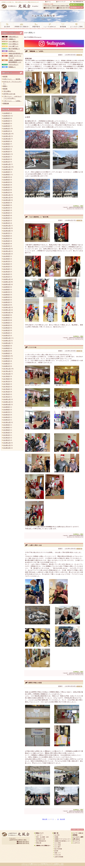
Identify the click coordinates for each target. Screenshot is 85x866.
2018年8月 (6, 348)
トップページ (76, 843)
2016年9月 (6, 407)
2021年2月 (6, 274)
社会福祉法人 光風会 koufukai (20, 6)
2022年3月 (6, 243)
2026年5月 (6, 121)
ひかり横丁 (57, 847)
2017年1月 (6, 396)
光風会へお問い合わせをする (76, 4)
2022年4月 (6, 241)
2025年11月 (7, 136)
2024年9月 (6, 172)
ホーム (49, 1)
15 (58, 819)
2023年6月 (6, 210)
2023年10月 (7, 200)
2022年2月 (6, 246)
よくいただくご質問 (78, 837)
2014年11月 (7, 445)
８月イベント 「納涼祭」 (12, 79)
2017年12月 (7, 368)
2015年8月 (6, 427)
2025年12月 (7, 133)
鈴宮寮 (56, 850)
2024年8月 (6, 174)
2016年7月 (6, 412)
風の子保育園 (58, 849)
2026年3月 (6, 126)
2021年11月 (7, 251)
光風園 (56, 837)
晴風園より (12, 67)
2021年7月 (6, 261)
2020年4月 (6, 299)
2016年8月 (6, 409)
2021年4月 (6, 269)
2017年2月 (6, 394)
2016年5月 (6, 414)
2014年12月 (7, 442)
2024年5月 (6, 182)
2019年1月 (6, 335)
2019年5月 (6, 325)
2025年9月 (6, 141)
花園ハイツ (57, 852)
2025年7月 (6, 146)
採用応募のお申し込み (76, 7)
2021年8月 (6, 259)
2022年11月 (7, 228)
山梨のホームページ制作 (38, 861)
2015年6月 (6, 430)
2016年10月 (7, 404)
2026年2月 (6, 128)
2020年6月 (6, 294)
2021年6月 (6, 264)
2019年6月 (6, 322)
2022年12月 (7, 225)
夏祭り (5, 86)
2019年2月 (6, 333)
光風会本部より (13, 36)
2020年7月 (6, 292)
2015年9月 (6, 425)
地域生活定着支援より (16, 53)
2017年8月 (6, 379)
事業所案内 (36, 25)
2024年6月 (6, 179)
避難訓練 (6, 103)
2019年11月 (7, 310)
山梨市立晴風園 (58, 856)
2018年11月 (7, 340)
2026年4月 (6, 123)
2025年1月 (6, 161)
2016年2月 (6, 417)
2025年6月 (6, 149)
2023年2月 (6, 220)
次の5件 (62, 819)
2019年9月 (6, 315)
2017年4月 (6, 389)
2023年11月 (7, 197)
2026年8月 (6, 113)
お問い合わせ (76, 839)
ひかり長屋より (13, 44)
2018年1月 (6, 366)
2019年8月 (6, 317)
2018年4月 (6, 358)
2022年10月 (7, 230)
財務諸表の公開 (40, 839)
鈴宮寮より (12, 51)
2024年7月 (6, 177)
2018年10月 (7, 343)
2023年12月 (7, 195)
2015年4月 (6, 432)
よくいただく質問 (76, 25)
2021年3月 (6, 271)
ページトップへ (77, 829)
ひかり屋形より (13, 41)
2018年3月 (6, 361)
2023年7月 (6, 207)
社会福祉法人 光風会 (78, 205)
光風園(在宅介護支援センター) (62, 841)
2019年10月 (7, 312)
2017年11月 (7, 371)
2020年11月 (7, 282)
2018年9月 (6, 345)
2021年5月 (6, 266)
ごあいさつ (39, 835)
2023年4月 (6, 215)
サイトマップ (61, 1)
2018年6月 (6, 353)
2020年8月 (6, 289)
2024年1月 (6, 192)
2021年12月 (7, 248)
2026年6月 (6, 118)
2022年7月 (6, 233)
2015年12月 (7, 422)
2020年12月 (7, 279)
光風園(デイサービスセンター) (62, 839)
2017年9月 (6, 376)
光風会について (39, 833)
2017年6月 (6, 384)
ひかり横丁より (13, 46)
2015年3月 (6, 435)
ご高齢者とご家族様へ (21, 25)
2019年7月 (6, 320)
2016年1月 (6, 419)
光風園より (12, 39)
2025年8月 (6, 144)
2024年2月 (6, 190)
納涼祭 (5, 76)
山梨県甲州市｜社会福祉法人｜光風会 (15, 835)
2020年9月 (6, 287)
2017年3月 (6, 391)
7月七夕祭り (7, 91)
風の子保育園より (14, 48)
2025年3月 (6, 156)
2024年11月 (7, 167)
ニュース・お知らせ (49, 25)
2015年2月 (6, 437)
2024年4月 (6, 184)
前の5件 (44, 819)
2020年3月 (6, 302)
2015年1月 (6, 440)
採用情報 (63, 25)
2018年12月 (7, 338)
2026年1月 (6, 131)
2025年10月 (7, 138)
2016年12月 (7, 399)
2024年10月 (7, 169)
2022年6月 (6, 236)
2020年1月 (6, 305)
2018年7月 (6, 350)
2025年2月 (6, 159)
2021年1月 (6, 276)
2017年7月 (6, 381)
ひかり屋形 (57, 843)
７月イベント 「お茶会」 (12, 101)
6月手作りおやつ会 (9, 94)
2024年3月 (6, 187)
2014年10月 (7, 448)
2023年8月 (6, 205)
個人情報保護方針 (78, 1)
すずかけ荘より (13, 64)
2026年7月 (6, 115)
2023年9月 (6, 202)
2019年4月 (6, 327)
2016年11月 (7, 402)
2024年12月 (7, 164)
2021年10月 (7, 253)
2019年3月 (6, 330)
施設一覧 (56, 833)
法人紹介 (7, 25)
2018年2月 (6, 363)
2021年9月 (6, 256)
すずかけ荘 (57, 854)
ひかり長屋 (58, 845)
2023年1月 (6, 223)
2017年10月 (7, 373)
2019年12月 (7, 307)
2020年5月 (6, 297)
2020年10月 (7, 284)
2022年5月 (6, 238)
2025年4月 (6, 154)
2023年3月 (6, 218)
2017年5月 (6, 386)
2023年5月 (6, 213)
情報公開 (38, 843)
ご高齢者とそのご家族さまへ (42, 845)
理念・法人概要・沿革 (42, 837)
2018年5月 (6, 356)
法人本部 (56, 835)
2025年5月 (6, 151)
